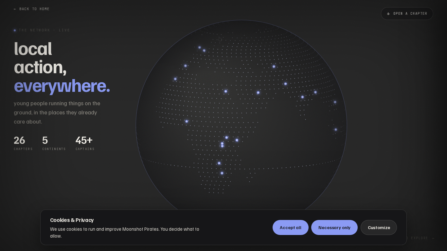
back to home (32, 9)
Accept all (290, 227)
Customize (379, 227)
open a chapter (407, 13)
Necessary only (334, 227)
